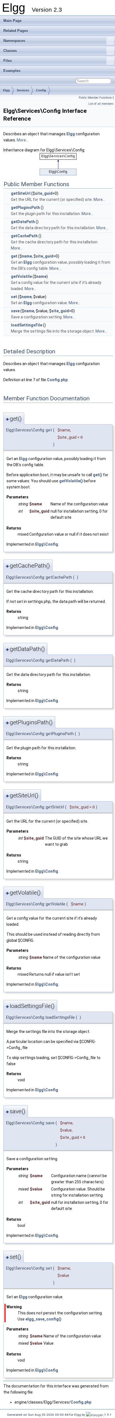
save (15, 311)
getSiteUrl (20, 193)
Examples (11, 71)
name (27, 256)
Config (41, 90)
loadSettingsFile (26, 325)
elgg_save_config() (43, 1319)
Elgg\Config (46, 544)
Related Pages (15, 31)
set (14, 296)
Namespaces (14, 41)
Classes (10, 51)
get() (97, 475)
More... (22, 140)
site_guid (43, 193)
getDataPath (23, 221)
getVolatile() (71, 481)
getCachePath (24, 236)
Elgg (6, 90)
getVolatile (21, 276)
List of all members (101, 104)
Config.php (57, 380)
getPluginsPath (25, 207)
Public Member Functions (95, 97)
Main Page (12, 21)
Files (7, 61)
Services (23, 90)
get (14, 256)
